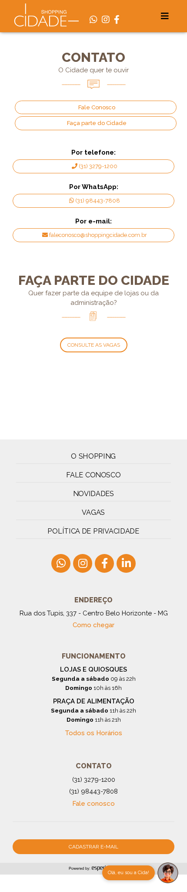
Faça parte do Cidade (97, 123)
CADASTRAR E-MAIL (93, 847)
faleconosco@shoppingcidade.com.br (98, 235)
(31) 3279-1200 (98, 166)
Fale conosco (93, 804)
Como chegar (93, 625)
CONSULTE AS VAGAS (93, 345)
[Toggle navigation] (164, 16)
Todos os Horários (93, 733)
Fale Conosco (96, 107)
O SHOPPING (93, 456)
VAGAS (93, 512)
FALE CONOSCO (93, 475)
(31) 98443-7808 (97, 200)
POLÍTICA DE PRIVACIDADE (94, 531)
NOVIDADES (93, 494)
